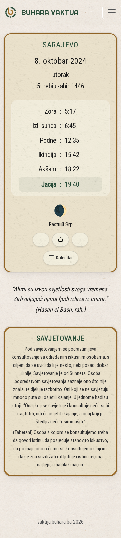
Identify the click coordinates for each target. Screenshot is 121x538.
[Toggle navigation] (111, 12)
